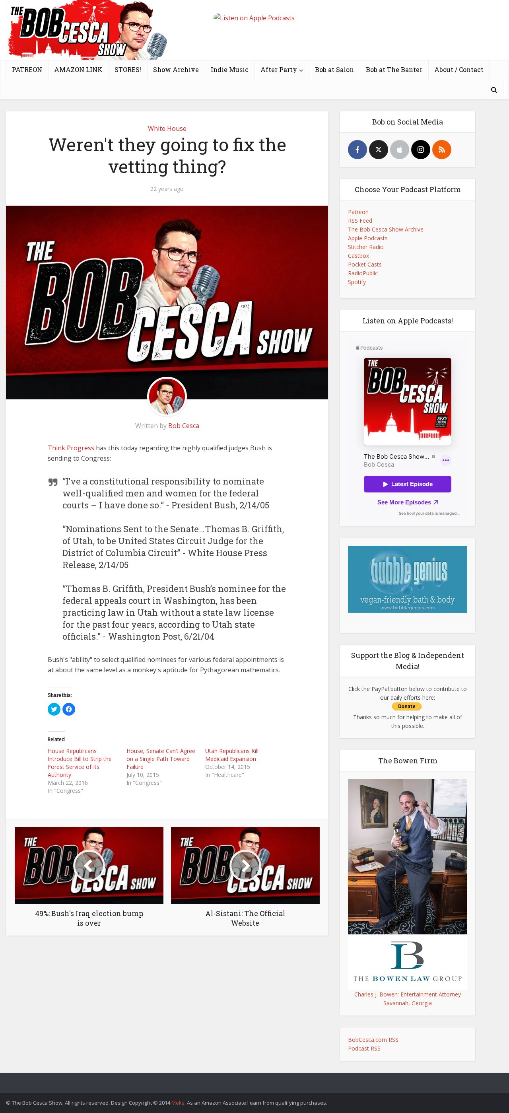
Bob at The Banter (394, 69)
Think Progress (71, 448)
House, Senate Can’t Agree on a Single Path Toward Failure (160, 759)
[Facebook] (357, 149)
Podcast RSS (364, 1048)
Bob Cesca (183, 425)
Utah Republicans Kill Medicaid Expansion (231, 755)
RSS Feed (360, 220)
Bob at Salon (334, 69)
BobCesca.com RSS (373, 1039)
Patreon (358, 212)
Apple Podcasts (368, 238)
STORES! (128, 69)
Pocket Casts (365, 264)
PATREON (27, 69)
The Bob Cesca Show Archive (386, 229)
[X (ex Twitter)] (378, 149)
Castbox (358, 255)
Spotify (357, 282)
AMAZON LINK (78, 69)
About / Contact (459, 69)
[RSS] (441, 149)
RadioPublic (363, 273)
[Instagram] (420, 149)
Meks (178, 1102)
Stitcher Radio (366, 247)
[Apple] (399, 149)
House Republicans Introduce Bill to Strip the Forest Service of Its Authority (80, 762)
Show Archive (176, 69)
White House (167, 128)
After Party (278, 69)
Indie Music (230, 69)
